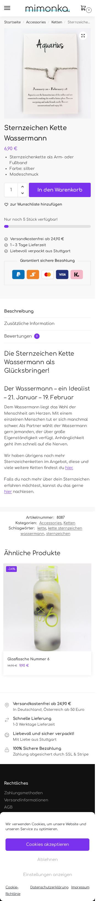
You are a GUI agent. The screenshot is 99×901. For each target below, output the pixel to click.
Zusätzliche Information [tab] (29, 323)
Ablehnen (47, 859)
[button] (84, 8)
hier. (69, 468)
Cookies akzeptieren (47, 844)
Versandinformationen (26, 800)
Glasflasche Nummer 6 (28, 659)
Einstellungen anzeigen (47, 874)
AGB (8, 807)
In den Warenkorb (59, 190)
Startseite (12, 22)
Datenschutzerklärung (49, 887)
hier (8, 492)
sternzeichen (58, 534)
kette (41, 528)
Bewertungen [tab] (21, 336)
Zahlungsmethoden (23, 793)
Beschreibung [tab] (19, 311)
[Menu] (12, 8)
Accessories (36, 22)
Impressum (80, 887)
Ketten (56, 22)
